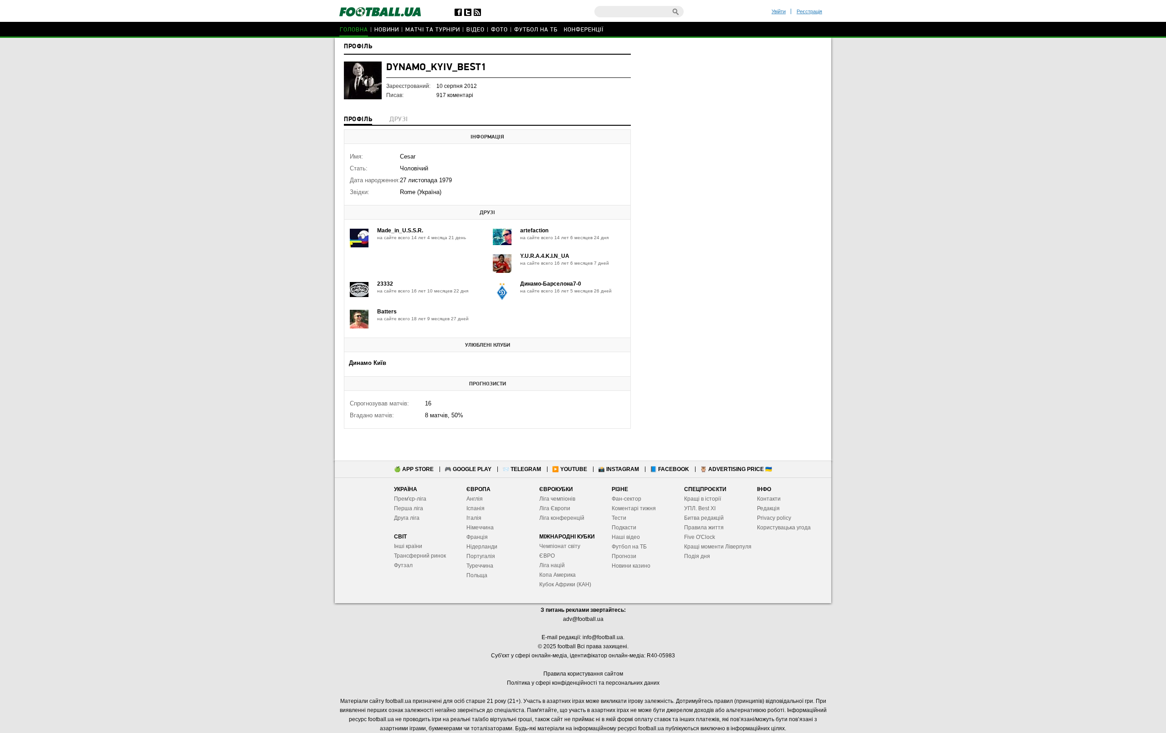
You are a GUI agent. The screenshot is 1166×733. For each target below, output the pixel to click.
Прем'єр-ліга (410, 499)
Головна (354, 30)
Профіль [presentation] (358, 119)
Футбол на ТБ (535, 30)
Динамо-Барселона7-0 (550, 284)
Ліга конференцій (561, 518)
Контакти (769, 499)
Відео (475, 30)
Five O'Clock (699, 537)
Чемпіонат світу (559, 546)
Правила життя (704, 527)
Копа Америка (557, 575)
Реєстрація (809, 11)
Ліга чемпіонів (557, 499)
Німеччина (480, 527)
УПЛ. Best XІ (700, 508)
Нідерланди (481, 546)
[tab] (358, 120)
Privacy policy (774, 518)
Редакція (768, 508)
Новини (386, 30)
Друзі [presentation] (398, 119)
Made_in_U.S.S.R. (400, 230)
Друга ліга (406, 518)
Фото (499, 30)
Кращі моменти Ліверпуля (718, 546)
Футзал (403, 565)
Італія (473, 518)
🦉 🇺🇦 (736, 469)
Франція (477, 537)
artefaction (534, 230)
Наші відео (626, 537)
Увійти (779, 11)
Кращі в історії (702, 499)
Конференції (583, 30)
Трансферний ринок (420, 556)
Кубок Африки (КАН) (565, 584)
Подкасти (624, 527)
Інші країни (408, 546)
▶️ (569, 469)
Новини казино (631, 566)
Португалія (480, 556)
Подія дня (697, 556)
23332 (385, 284)
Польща (476, 575)
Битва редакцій (704, 518)
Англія (474, 499)
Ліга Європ (553, 508)
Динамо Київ (367, 362)
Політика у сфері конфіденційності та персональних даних (583, 683)
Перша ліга (408, 508)
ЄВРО (547, 556)
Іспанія (475, 508)
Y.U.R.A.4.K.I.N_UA (544, 256)
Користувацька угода (784, 527)
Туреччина (479, 566)
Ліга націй (552, 565)
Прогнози (624, 556)
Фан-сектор (626, 499)
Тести (619, 518)
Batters (387, 311)
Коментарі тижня (634, 508)
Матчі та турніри (432, 30)
